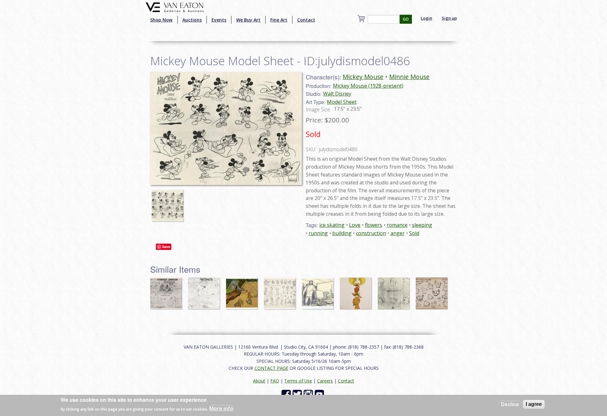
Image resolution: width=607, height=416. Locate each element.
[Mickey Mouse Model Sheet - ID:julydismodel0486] (226, 128)
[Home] (174, 6)
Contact (306, 20)
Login (426, 18)
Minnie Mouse (409, 76)
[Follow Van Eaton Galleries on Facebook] (286, 394)
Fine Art (278, 20)
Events (219, 20)
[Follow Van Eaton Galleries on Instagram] (309, 394)
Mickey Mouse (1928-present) (368, 85)
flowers (373, 224)
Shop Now (161, 20)
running (318, 233)
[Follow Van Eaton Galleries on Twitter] (298, 394)
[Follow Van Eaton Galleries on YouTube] (320, 394)
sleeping (422, 224)
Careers (325, 381)
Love (354, 224)
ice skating (332, 224)
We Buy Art (248, 20)
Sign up (449, 18)
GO (406, 19)
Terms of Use (298, 381)
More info (221, 408)
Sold (414, 233)
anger (397, 233)
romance (397, 224)
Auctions (192, 20)
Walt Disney (337, 93)
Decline (510, 404)
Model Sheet (342, 101)
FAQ (274, 381)
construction (371, 233)
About (259, 381)
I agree (534, 404)
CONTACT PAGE (271, 368)
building (342, 233)
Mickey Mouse (363, 76)
